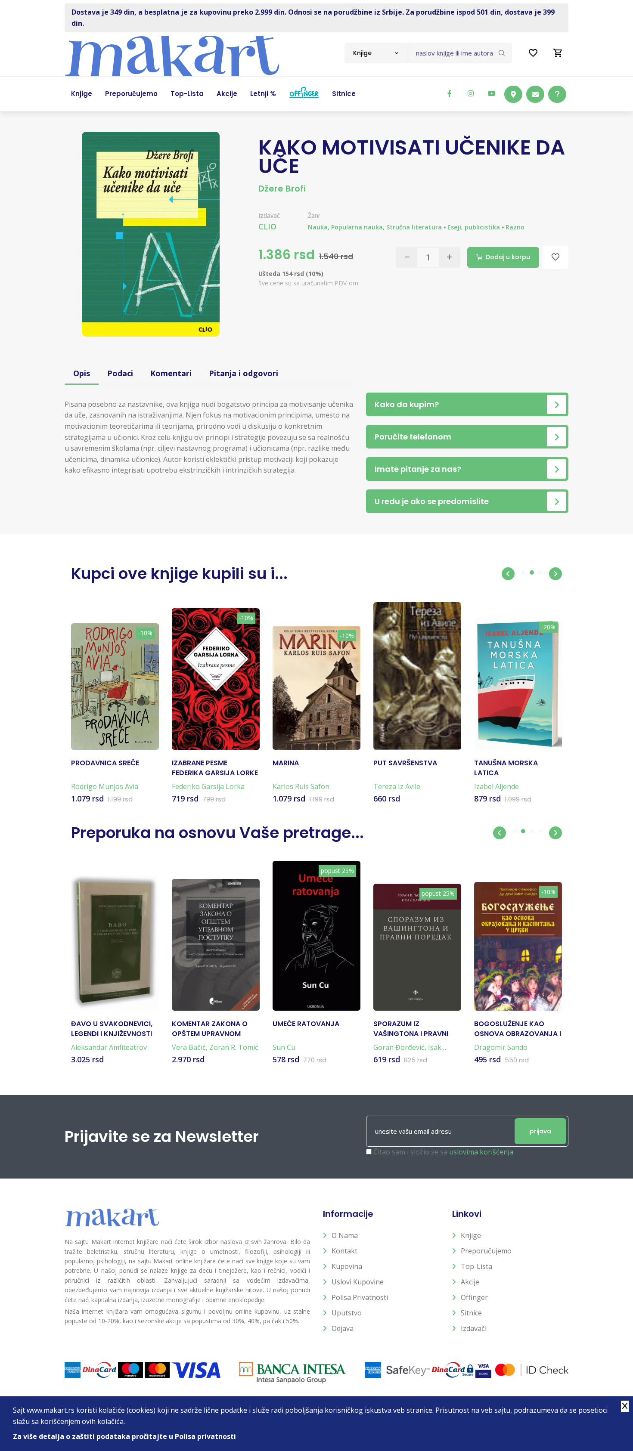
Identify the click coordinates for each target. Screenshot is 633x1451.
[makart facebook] (449, 93)
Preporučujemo (486, 1251)
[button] (508, 573)
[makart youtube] (491, 93)
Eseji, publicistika (473, 227)
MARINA (286, 763)
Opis (81, 373)
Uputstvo (347, 1313)
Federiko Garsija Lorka (208, 786)
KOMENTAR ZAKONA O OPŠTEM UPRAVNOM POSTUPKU (210, 1029)
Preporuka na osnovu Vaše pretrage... (217, 833)
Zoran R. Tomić (233, 1047)
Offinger (474, 1297)
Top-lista (476, 1266)
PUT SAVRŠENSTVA (405, 763)
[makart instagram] (470, 93)
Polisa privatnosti (360, 1297)
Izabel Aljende (496, 786)
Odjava (343, 1328)
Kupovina (347, 1266)
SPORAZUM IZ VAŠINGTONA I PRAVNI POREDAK (410, 1029)
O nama (345, 1235)
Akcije (470, 1282)
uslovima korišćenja (481, 1152)
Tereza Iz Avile (396, 786)
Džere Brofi (282, 189)
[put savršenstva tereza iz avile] (417, 676)
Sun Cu (284, 1047)
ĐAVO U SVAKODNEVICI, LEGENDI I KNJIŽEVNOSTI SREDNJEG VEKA (111, 1029)
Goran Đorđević (399, 1047)
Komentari (171, 373)
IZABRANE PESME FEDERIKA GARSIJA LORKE (215, 767)
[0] (558, 53)
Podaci (120, 373)
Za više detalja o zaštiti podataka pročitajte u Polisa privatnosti (124, 1436)
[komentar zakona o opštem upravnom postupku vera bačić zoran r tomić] (216, 945)
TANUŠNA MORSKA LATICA (506, 767)
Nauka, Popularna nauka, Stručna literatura (375, 227)
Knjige (471, 1235)
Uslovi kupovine (358, 1282)
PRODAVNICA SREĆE (105, 763)
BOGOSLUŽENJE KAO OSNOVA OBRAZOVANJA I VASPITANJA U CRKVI (517, 1029)
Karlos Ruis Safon (301, 786)
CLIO (267, 226)
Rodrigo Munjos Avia (104, 786)
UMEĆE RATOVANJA (306, 1024)
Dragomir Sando (501, 1047)
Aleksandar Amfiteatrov (109, 1047)
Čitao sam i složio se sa (443, 1152)
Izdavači (474, 1328)
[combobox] (375, 53)
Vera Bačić (189, 1047)
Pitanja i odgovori (243, 373)
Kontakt (344, 1251)
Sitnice (471, 1313)
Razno (515, 227)
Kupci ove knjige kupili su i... (179, 574)
